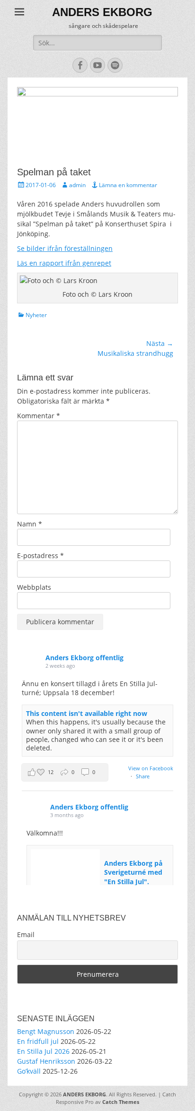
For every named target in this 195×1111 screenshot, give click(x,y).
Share (143, 776)
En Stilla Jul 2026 (43, 1051)
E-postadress (40, 555)
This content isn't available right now (86, 713)
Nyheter (36, 315)
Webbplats (34, 587)
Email (26, 934)
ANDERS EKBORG (102, 12)
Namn (29, 523)
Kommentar (38, 415)
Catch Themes (120, 1101)
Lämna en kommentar (128, 185)
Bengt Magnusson (45, 1031)
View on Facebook (150, 768)
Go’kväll (29, 1071)
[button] (65, 772)
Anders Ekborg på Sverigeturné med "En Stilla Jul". (133, 872)
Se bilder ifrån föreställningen (65, 248)
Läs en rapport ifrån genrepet (64, 262)
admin (77, 185)
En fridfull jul (38, 1041)
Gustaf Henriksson (46, 1061)
